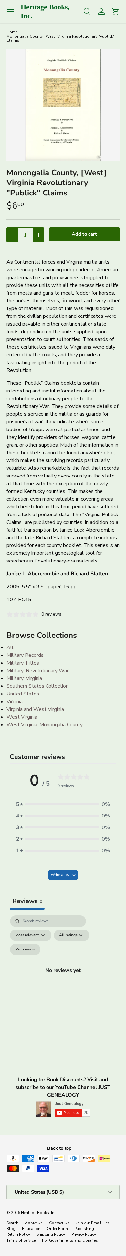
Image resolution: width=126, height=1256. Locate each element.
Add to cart (84, 234)
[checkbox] (25, 949)
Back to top (60, 1148)
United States (22, 693)
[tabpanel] (63, 978)
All (10, 647)
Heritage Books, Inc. (39, 1212)
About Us (34, 1222)
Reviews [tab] (27, 901)
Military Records (25, 655)
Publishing (84, 1228)
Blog (11, 1228)
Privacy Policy (83, 1234)
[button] (63, 804)
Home (11, 32)
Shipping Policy (51, 1234)
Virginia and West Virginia (35, 709)
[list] (63, 105)
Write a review (63, 874)
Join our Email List (92, 1222)
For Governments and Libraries (70, 1240)
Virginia (14, 701)
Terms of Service (21, 1240)
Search (12, 1222)
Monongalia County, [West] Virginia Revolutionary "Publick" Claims (60, 38)
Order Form (57, 1228)
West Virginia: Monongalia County (44, 724)
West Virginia (21, 717)
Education (31, 1228)
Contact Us (59, 1222)
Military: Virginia (24, 678)
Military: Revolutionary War (37, 670)
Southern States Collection (37, 686)
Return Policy (18, 1234)
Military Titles (22, 662)
